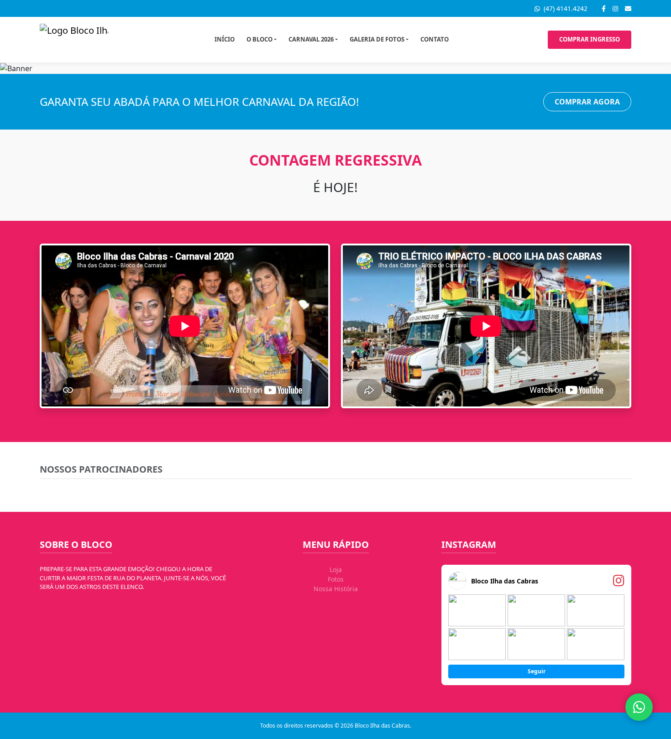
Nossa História (336, 588)
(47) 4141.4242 (564, 8)
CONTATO (434, 39)
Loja (336, 569)
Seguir (536, 671)
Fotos (336, 579)
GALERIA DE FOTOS (377, 39)
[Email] (628, 8)
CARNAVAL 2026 (311, 39)
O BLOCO (259, 39)
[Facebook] (604, 8)
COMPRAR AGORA (587, 102)
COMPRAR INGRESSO (589, 39)
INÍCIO (225, 39)
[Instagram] (615, 8)
